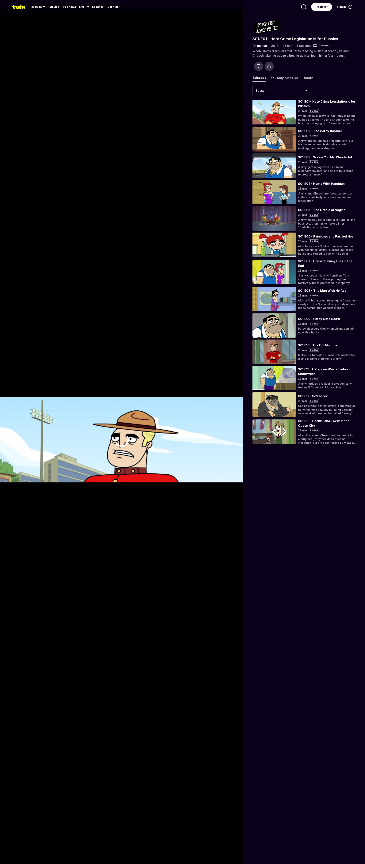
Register (322, 6)
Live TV (84, 6)
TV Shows (69, 6)
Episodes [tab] (259, 78)
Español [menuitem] (97, 6)
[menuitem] (39, 7)
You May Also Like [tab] (284, 78)
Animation (259, 46)
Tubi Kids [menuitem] (112, 6)
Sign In (341, 6)
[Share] (269, 66)
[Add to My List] (258, 66)
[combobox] (282, 90)
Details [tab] (308, 78)
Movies (54, 6)
